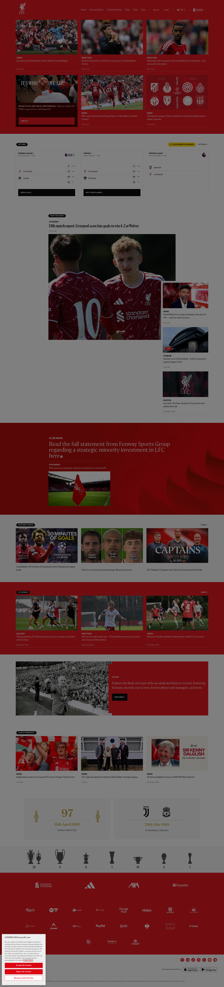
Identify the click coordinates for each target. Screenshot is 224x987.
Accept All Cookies (23, 965)
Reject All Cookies (23, 971)
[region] (24, 959)
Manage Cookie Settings (23, 978)
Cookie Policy (28, 960)
